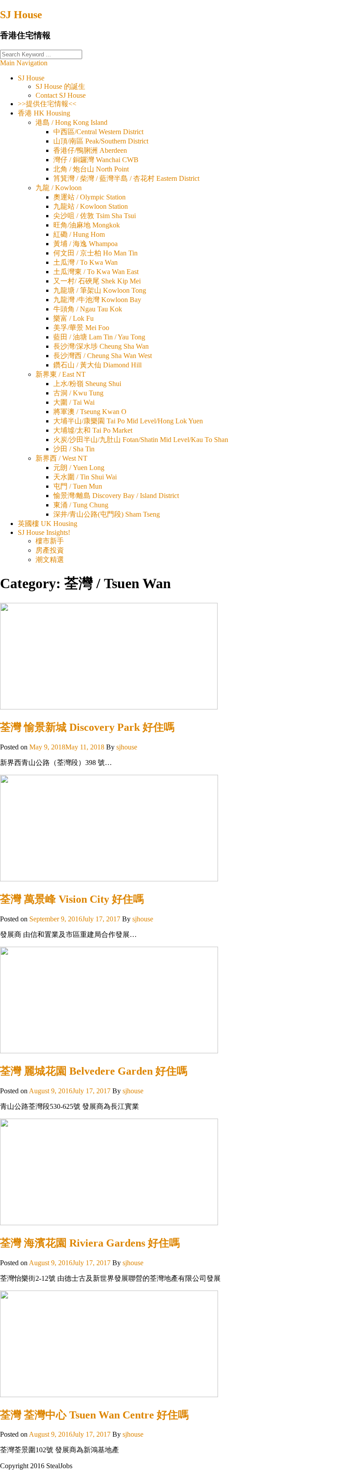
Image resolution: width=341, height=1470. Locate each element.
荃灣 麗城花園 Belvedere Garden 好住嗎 (93, 1071)
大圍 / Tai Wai (74, 402)
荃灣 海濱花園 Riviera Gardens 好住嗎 (90, 1243)
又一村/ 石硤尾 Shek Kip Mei (97, 281)
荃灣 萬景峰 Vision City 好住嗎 (72, 899)
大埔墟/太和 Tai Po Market (92, 430)
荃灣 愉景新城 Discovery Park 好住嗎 (87, 727)
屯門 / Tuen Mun (77, 486)
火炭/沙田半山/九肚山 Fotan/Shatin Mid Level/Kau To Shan (140, 439)
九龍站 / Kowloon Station (90, 206)
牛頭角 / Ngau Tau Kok (87, 309)
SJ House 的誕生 (60, 86)
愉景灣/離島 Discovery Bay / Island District (116, 495)
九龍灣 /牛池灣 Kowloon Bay (97, 299)
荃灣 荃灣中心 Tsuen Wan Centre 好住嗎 (94, 1415)
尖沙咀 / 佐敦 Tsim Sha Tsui (94, 215)
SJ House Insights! (44, 532)
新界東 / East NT (61, 374)
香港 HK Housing (44, 113)
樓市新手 (50, 541)
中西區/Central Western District (98, 131)
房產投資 (50, 550)
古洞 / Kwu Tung (78, 393)
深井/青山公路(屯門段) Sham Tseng (106, 514)
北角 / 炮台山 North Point (91, 169)
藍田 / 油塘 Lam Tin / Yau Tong (99, 337)
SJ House (21, 14)
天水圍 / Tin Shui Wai (85, 477)
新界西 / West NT (61, 458)
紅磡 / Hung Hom (79, 234)
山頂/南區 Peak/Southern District (100, 141)
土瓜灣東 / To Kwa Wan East (96, 271)
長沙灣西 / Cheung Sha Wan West (102, 355)
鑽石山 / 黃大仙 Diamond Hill (97, 365)
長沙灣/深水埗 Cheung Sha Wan (101, 346)
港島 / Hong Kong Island (71, 122)
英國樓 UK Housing (47, 523)
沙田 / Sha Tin (74, 449)
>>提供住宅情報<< (47, 104)
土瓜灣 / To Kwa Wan (85, 262)
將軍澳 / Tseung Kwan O (90, 411)
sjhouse (126, 747)
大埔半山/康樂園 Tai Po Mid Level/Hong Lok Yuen (128, 421)
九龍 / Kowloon (59, 187)
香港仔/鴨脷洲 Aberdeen (90, 150)
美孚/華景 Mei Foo (81, 327)
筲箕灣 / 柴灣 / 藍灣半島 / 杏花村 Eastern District (126, 178)
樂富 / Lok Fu (73, 318)
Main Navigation (24, 63)
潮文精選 (50, 559)
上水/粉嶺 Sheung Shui (87, 383)
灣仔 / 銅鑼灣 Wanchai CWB (96, 159)
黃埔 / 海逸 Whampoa (85, 243)
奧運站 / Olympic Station (89, 197)
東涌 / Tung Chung (80, 505)
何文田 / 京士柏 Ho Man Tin (95, 253)
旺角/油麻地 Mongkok (86, 225)
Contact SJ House (61, 95)
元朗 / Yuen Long (78, 467)
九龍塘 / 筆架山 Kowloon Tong (99, 290)
